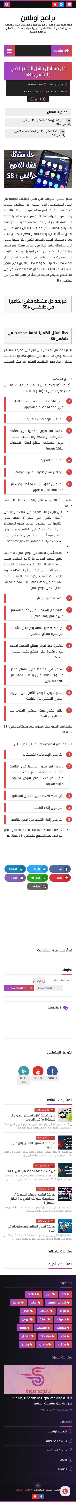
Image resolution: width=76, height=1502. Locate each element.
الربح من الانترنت (57, 1302)
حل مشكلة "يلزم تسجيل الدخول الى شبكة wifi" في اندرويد (32, 1117)
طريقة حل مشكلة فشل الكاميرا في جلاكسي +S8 (47, 122)
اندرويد (37, 91)
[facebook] (41, 1496)
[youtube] (55, 4)
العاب (34, 1302)
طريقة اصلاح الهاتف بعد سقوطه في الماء (31, 1228)
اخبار (48, 1294)
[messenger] (61, 4)
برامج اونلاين (38, 17)
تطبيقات (44, 1310)
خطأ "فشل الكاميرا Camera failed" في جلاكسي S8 (39, 133)
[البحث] (7, 4)
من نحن (63, 1459)
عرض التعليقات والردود (18, 988)
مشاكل (26, 91)
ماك (63, 1336)
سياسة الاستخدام (57, 1450)
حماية (43, 1319)
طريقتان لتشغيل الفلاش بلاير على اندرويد (33, 1145)
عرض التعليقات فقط (48, 988)
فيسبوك (42, 1327)
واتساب (43, 1344)
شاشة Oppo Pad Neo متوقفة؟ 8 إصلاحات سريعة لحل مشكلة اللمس (42, 1400)
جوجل (26, 1310)
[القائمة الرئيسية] (9, 50)
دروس (25, 1319)
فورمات (61, 1327)
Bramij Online (63, 1410)
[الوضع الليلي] (65, 1491)
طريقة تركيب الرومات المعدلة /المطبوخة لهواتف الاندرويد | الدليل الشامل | (32, 1198)
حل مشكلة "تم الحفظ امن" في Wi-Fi (31, 1171)
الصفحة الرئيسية (56, 91)
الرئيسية (59, 50)
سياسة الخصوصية (56, 1440)
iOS (64, 1294)
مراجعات (46, 1336)
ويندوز (25, 1344)
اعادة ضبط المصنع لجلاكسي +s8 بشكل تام (32, 835)
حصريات (61, 1319)
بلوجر (63, 1310)
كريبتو (23, 1327)
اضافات (32, 1294)
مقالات (62, 1344)
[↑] (38, 1485)
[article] (38, 910)
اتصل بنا (62, 1468)
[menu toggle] (69, 4)
